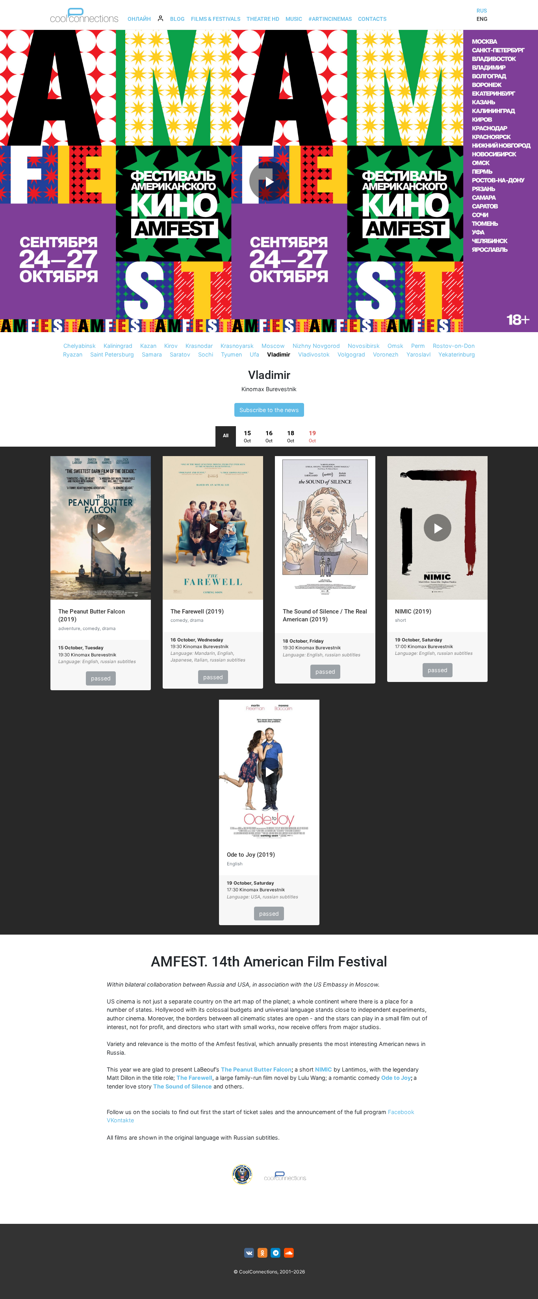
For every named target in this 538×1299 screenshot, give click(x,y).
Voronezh (386, 354)
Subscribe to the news (269, 410)
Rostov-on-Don (454, 345)
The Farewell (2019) (197, 611)
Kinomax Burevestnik (269, 389)
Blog (177, 19)
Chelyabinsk (79, 345)
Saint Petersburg (112, 354)
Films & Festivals (215, 19)
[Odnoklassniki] (262, 1253)
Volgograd (351, 354)
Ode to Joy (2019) (251, 854)
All (225, 435)
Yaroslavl (418, 354)
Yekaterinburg (456, 354)
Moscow (273, 345)
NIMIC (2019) (413, 611)
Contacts (372, 19)
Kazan (148, 345)
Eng (482, 19)
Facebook (401, 1112)
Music (294, 19)
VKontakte (120, 1120)
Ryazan (72, 354)
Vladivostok (314, 354)
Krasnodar (199, 345)
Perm (418, 345)
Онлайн (139, 19)
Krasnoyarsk (237, 345)
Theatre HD (263, 19)
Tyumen (231, 354)
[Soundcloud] (289, 1253)
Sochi (205, 354)
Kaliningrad (118, 345)
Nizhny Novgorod (316, 345)
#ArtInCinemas (330, 19)
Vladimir (278, 354)
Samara (152, 354)
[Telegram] (276, 1253)
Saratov (180, 354)
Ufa (254, 354)
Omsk (395, 345)
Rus (482, 10)
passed (101, 678)
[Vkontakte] (249, 1253)
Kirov (171, 345)
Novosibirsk (364, 345)
